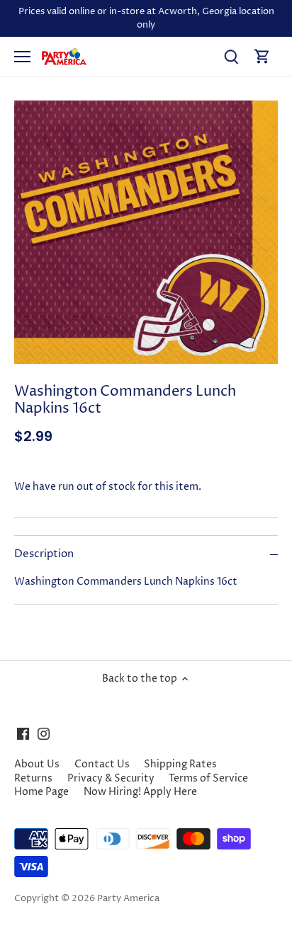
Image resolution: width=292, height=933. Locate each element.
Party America (128, 899)
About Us (37, 764)
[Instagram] (44, 733)
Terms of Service (208, 778)
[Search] (231, 56)
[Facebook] (23, 733)
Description (44, 554)
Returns (33, 778)
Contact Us (102, 764)
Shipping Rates (180, 764)
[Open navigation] (22, 56)
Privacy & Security (111, 778)
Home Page (41, 792)
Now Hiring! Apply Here (140, 792)
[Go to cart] (262, 56)
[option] (146, 232)
